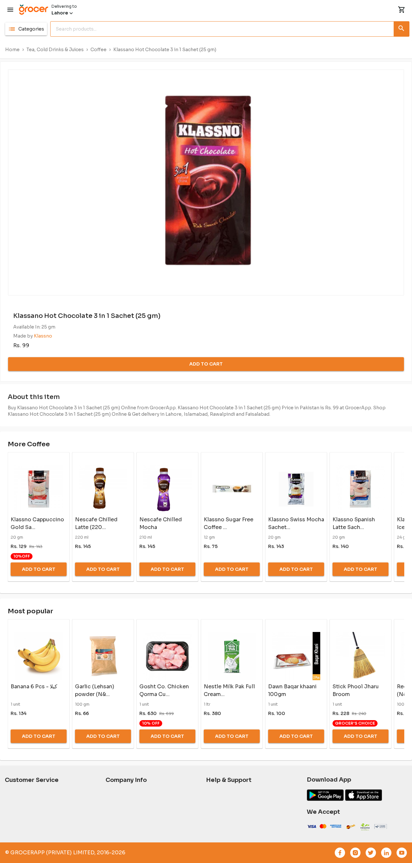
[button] (26, 29)
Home (12, 49)
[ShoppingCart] (401, 9)
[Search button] (401, 27)
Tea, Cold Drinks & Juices (55, 49)
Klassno (43, 336)
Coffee (98, 49)
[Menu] (10, 9)
